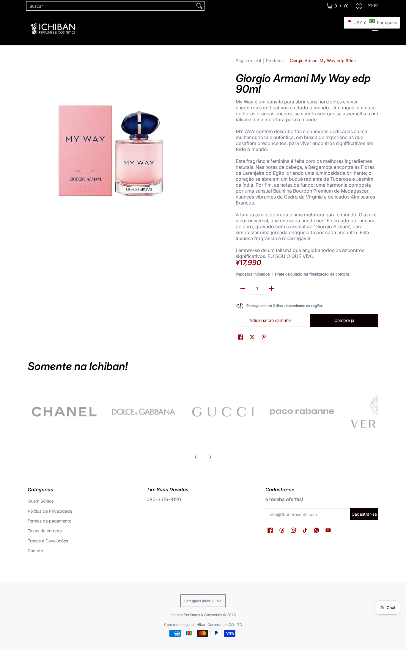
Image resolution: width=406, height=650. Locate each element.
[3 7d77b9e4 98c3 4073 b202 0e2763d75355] (64, 411)
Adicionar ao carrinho (270, 320)
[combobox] (110, 5)
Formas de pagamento (49, 520)
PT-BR (373, 6)
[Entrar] (359, 6)
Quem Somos (40, 500)
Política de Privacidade (50, 511)
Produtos (275, 60)
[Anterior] (195, 456)
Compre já (344, 320)
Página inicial (248, 60)
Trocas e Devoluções (48, 540)
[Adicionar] (271, 288)
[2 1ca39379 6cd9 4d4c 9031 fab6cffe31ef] (143, 411)
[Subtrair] (243, 288)
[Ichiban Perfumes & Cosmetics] (53, 28)
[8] (222, 411)
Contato (35, 550)
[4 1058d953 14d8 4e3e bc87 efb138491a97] (302, 411)
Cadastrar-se (364, 514)
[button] (240, 337)
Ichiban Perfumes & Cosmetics (196, 615)
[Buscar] (199, 5)
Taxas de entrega (45, 530)
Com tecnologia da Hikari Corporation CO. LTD (203, 624)
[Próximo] (210, 456)
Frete (279, 274)
